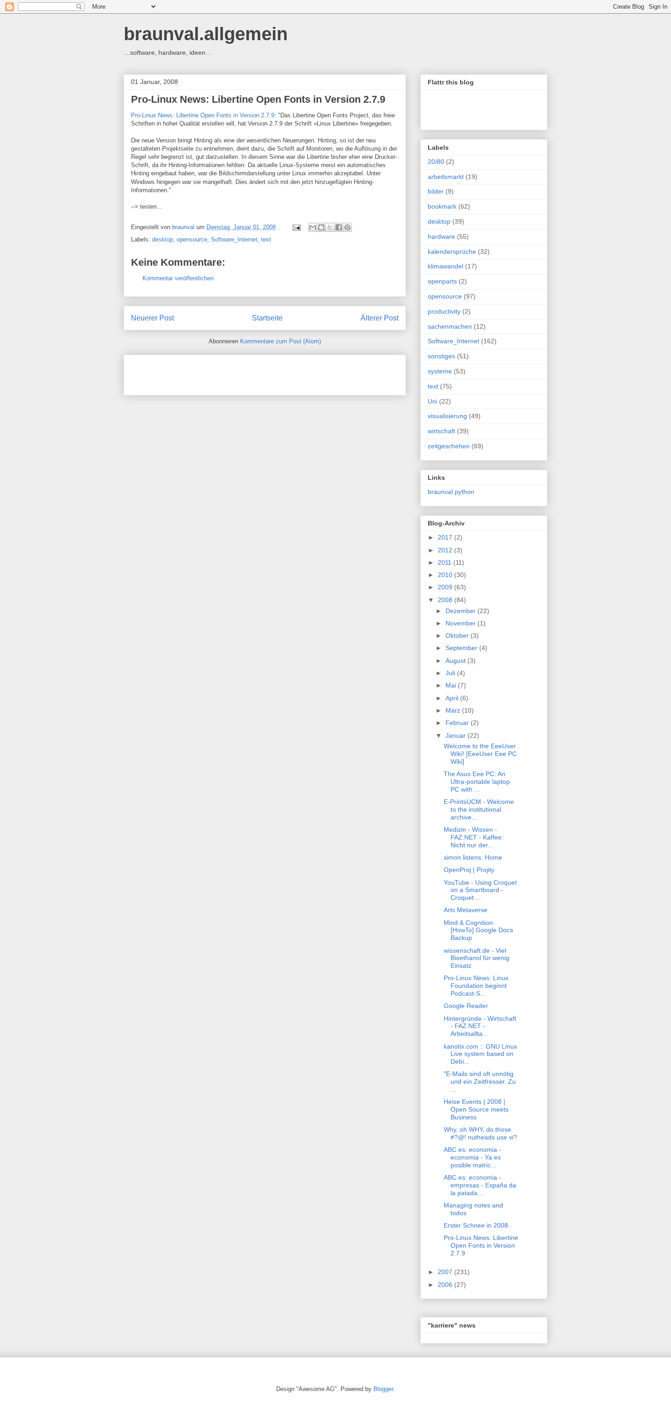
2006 (446, 1284)
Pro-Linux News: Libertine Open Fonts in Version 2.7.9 (258, 99)
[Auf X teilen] (330, 227)
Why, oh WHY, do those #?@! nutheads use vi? (480, 1133)
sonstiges (441, 356)
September (462, 647)
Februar (458, 722)
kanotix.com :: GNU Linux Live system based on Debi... (480, 1054)
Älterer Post (379, 318)
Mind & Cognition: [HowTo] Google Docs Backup (478, 930)
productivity (444, 311)
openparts (442, 281)
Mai (452, 685)
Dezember (461, 610)
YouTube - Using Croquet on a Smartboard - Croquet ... (480, 890)
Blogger (383, 1389)
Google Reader (466, 1005)
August (456, 660)
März (454, 710)
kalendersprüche (452, 251)
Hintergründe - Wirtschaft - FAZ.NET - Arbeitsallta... (480, 1026)
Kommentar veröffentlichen (178, 278)
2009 (446, 587)
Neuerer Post (152, 318)
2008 (446, 600)
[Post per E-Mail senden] (296, 227)
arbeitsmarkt (446, 176)
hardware (441, 236)
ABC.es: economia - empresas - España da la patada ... (480, 1185)
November (461, 623)
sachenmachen (450, 326)
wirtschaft (441, 431)
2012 (446, 550)
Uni (432, 401)
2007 (446, 1272)
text (266, 239)
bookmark (442, 206)
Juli (451, 673)
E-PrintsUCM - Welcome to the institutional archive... (479, 809)
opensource (192, 239)
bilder (436, 191)
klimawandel (445, 266)
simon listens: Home (473, 857)
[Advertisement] (238, 372)
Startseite (267, 318)
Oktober (458, 635)
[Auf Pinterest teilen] (347, 227)
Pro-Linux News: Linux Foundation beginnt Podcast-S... (476, 985)
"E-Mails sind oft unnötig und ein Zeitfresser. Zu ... (480, 1081)
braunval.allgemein (206, 34)
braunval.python (451, 491)
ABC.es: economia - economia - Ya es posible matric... (472, 1157)
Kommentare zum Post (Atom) (280, 341)
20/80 (436, 161)
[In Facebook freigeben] (338, 227)
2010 (446, 574)
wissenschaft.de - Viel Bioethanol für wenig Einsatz (476, 958)
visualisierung (447, 416)
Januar (456, 735)
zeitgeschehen (449, 446)
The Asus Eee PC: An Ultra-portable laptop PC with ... (477, 781)
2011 (445, 562)
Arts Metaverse (466, 910)
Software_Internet (234, 239)
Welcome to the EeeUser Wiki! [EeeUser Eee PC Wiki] (480, 753)
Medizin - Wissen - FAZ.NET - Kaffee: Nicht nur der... (473, 837)
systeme (440, 371)
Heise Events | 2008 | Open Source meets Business (476, 1109)
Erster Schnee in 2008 (476, 1225)
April (453, 698)
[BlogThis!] (321, 227)
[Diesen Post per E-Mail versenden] (312, 227)
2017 (446, 537)
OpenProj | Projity (469, 869)
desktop (162, 239)
